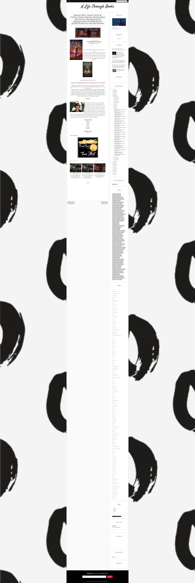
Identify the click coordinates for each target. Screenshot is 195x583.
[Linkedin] (105, 161)
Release (121, 252)
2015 (114, 170)
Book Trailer (114, 312)
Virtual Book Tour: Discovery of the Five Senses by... (119, 119)
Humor (122, 232)
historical (118, 227)
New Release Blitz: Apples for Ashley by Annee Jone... (120, 128)
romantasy (119, 255)
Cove (113, 337)
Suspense (114, 465)
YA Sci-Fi (114, 279)
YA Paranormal (115, 277)
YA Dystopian (114, 488)
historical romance (116, 230)
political (123, 247)
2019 (114, 164)
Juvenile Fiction (116, 235)
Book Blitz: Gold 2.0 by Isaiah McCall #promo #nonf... (120, 135)
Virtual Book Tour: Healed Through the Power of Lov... (119, 132)
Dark (117, 215)
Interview (114, 389)
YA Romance (122, 277)
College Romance (121, 210)
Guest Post (121, 225)
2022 (114, 95)
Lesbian (121, 235)
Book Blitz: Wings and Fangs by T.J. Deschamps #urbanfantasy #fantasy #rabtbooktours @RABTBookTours (99, 176)
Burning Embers (116, 205)
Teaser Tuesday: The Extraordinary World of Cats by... (119, 155)
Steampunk (115, 264)
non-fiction (122, 244)
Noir (118, 244)
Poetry (119, 247)
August (115, 102)
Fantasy (83, 25)
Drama (114, 217)
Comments (115, 557)
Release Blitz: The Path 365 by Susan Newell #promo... (119, 121)
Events (114, 511)
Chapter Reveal (119, 207)
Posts (114, 556)
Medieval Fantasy (115, 400)
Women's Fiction (116, 272)
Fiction (114, 220)
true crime (115, 269)
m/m (121, 237)
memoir (113, 402)
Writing (121, 272)
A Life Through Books (97, 6)
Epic (122, 217)
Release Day (96, 25)
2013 (114, 173)
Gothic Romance (115, 366)
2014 (114, 171)
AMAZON (88, 98)
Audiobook (120, 197)
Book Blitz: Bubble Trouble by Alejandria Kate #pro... (119, 146)
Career (114, 207)
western (114, 481)
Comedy (114, 212)
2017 (114, 167)
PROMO (92, 25)
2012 (114, 174)
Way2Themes (95, 581)
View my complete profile (116, 527)
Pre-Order (122, 249)
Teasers (114, 267)
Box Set (113, 314)
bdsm (113, 299)
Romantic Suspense (116, 259)
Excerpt (113, 352)
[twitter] (70, 1)
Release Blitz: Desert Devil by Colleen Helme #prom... (118, 152)
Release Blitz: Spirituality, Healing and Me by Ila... (119, 110)
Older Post (104, 202)
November (116, 98)
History (123, 230)
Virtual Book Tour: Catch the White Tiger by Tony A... (119, 123)
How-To (118, 232)
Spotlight (120, 262)
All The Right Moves (116, 195)
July (115, 104)
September (116, 101)
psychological (119, 250)
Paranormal (89, 25)
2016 (114, 168)
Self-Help (114, 456)
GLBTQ (114, 222)
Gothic (117, 222)
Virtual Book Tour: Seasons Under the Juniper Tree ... (119, 143)
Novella (114, 245)
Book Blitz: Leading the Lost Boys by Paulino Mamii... (120, 117)
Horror (114, 232)
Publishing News (116, 252)
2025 (114, 91)
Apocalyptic (115, 197)
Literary (117, 237)
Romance (114, 255)
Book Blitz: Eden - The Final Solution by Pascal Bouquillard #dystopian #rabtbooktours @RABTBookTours (119, 66)
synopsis (114, 467)
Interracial (114, 387)
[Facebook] (99, 161)
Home (114, 508)
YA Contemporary (116, 274)
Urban (124, 269)
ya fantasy (114, 490)
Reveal (120, 254)
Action (113, 289)
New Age (114, 244)
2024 (114, 92)
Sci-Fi (113, 454)
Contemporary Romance (117, 335)
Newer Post (70, 202)
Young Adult (119, 279)
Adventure (114, 291)
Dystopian (118, 217)
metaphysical (115, 240)
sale (122, 259)
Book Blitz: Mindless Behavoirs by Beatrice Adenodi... (119, 148)
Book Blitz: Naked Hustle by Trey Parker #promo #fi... (119, 141)
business (122, 205)
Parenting (114, 247)
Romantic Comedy (116, 257)
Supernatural (120, 264)
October (115, 99)
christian (114, 210)
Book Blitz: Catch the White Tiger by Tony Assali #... (120, 150)
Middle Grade (121, 240)
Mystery (114, 242)
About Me (114, 509)
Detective (121, 215)
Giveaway (86, 25)
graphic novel (115, 225)
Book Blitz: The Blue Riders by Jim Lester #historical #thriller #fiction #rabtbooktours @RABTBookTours (119, 61)
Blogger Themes (105, 581)
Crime (114, 215)
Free (117, 220)
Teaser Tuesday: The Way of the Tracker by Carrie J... (119, 130)
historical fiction (115, 375)
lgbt (113, 237)
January (115, 159)
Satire (113, 452)
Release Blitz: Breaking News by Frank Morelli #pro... (119, 114)
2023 (114, 94)
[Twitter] (103, 161)
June (115, 105)
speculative (115, 262)
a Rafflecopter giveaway (74, 135)
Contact (114, 510)
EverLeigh (115, 525)
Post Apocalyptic (116, 249)
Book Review (120, 202)
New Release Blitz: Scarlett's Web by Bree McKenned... (120, 137)
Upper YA (119, 269)
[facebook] (68, 1)
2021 (114, 161)
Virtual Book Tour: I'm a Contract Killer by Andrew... (119, 126)
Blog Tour (115, 200)
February (115, 158)
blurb (119, 200)
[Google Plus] (101, 161)
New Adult (119, 242)
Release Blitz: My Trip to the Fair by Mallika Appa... (119, 139)
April (115, 108)
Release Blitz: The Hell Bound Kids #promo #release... (119, 112)
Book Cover (115, 202)
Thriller (118, 267)
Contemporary (119, 212)
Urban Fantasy (100, 25)
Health (114, 227)
